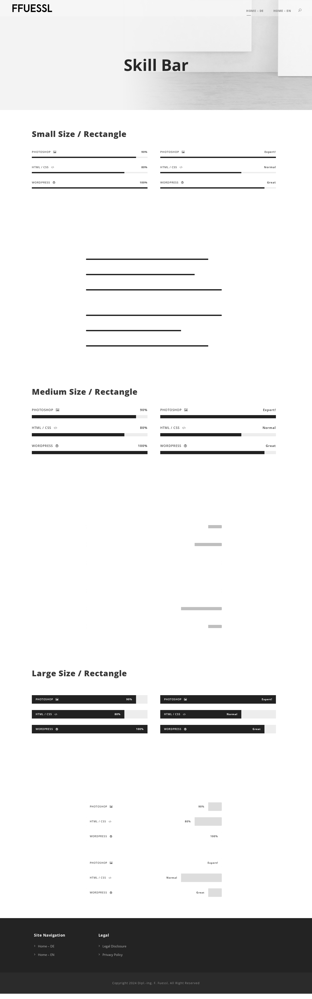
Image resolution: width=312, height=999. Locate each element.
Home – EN (282, 11)
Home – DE (255, 11)
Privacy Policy (113, 955)
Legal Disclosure (114, 946)
